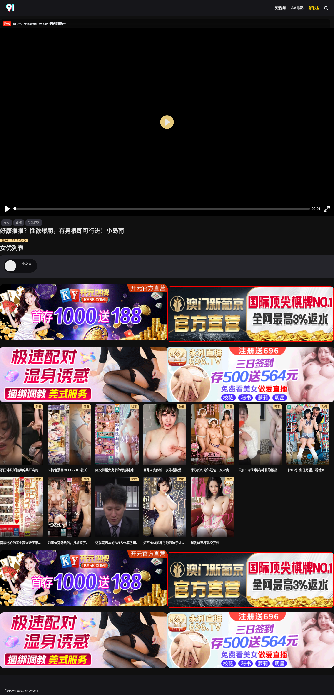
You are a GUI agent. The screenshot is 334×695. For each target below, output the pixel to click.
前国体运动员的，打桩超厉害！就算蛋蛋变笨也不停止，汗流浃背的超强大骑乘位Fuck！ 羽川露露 (69, 543)
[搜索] (326, 7)
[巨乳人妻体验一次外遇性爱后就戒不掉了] (164, 434)
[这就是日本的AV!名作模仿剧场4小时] (117, 507)
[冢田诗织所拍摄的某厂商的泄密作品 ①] (21, 434)
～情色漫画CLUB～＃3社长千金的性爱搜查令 (69, 470)
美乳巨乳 (33, 222)
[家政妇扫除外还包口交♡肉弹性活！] (212, 434)
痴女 (6, 222)
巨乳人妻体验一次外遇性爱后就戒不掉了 (164, 470)
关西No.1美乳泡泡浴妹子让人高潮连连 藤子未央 (164, 543)
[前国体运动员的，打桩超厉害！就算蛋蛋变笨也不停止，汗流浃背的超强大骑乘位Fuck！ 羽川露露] (69, 507)
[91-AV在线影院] (10, 8)
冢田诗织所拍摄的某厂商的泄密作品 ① (21, 470)
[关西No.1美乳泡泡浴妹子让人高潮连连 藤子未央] (164, 507)
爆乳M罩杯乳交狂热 (205, 543)
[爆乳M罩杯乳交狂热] (212, 507)
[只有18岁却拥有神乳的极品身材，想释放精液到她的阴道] (260, 434)
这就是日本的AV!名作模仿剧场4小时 (117, 543)
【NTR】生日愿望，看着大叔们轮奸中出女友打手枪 (307, 470)
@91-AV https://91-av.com (21, 690)
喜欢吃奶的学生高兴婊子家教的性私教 (21, 543)
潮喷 (18, 222)
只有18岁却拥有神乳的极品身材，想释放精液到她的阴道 (260, 470)
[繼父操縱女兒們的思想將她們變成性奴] (117, 434)
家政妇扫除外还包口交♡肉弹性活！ (212, 470)
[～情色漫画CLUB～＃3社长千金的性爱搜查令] (69, 434)
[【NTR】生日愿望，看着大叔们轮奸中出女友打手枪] (307, 434)
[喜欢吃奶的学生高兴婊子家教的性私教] (21, 507)
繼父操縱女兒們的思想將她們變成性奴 (117, 470)
